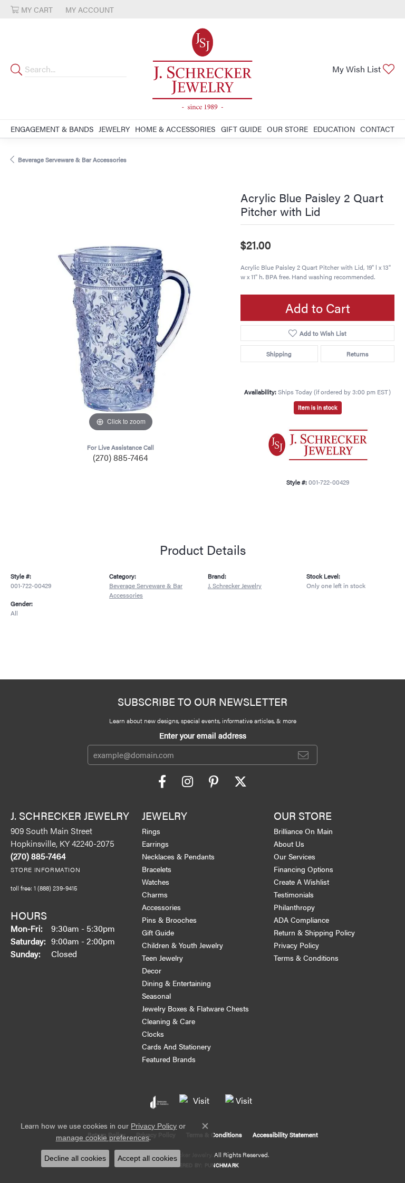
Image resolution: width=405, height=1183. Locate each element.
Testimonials (294, 894)
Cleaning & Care (168, 1021)
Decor (151, 970)
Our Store (287, 129)
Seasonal (156, 995)
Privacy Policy (296, 945)
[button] (32, 9)
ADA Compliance (301, 919)
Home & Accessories (175, 129)
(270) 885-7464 (120, 457)
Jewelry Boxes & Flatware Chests (195, 1008)
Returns (357, 353)
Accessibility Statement (285, 1134)
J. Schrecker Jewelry (235, 585)
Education (334, 129)
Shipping (279, 353)
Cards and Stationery (176, 1046)
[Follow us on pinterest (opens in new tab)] (214, 781)
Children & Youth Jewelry (182, 945)
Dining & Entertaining (176, 983)
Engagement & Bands (52, 129)
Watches (155, 881)
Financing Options (303, 869)
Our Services (294, 856)
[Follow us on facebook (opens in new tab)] (162, 781)
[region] (120, 324)
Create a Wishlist (301, 881)
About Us (289, 843)
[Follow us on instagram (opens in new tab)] (187, 781)
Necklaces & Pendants (178, 856)
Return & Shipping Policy (314, 932)
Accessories (161, 907)
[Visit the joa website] (159, 1102)
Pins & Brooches (169, 919)
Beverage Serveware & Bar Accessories (72, 159)
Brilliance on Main (303, 831)
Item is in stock (318, 407)
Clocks (153, 1033)
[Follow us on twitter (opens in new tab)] (240, 781)
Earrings (155, 843)
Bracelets (156, 869)
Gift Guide (241, 129)
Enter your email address (202, 735)
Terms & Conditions (306, 957)
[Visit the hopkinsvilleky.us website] (197, 1102)
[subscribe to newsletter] (303, 754)
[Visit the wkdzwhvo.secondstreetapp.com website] (240, 1102)
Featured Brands (169, 1059)
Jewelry (114, 129)
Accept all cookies (147, 1158)
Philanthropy (294, 907)
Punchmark (221, 1165)
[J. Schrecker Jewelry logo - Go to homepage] (202, 68)
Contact (377, 129)
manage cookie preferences (102, 1137)
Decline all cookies (75, 1158)
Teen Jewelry (162, 957)
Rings (151, 831)
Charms (155, 894)
